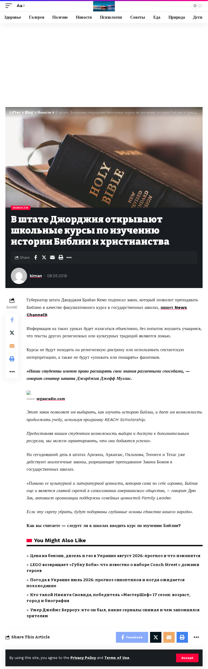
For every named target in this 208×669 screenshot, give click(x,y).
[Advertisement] (104, 64)
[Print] (60, 257)
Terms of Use (116, 658)
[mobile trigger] (10, 5)
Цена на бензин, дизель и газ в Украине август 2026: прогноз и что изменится (115, 555)
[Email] (52, 257)
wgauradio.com (51, 399)
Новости (20, 207)
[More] (69, 257)
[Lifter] (104, 5)
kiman (36, 275)
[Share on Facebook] (35, 257)
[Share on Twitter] (44, 257)
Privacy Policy (83, 658)
